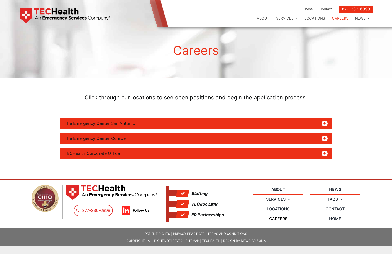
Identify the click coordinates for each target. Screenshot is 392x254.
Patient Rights (157, 234)
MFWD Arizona (253, 241)
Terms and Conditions (227, 234)
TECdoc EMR (204, 204)
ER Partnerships (207, 214)
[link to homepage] (77, 15)
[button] (196, 123)
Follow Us (141, 210)
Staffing (199, 193)
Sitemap (192, 241)
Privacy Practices (189, 234)
